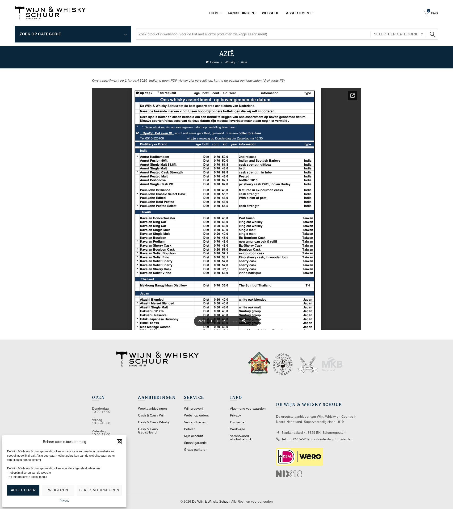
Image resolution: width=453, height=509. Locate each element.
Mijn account (193, 436)
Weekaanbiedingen (152, 408)
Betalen (189, 429)
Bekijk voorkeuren (99, 490)
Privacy (64, 500)
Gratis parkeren (195, 449)
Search (432, 34)
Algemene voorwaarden (248, 408)
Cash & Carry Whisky (154, 422)
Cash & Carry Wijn (151, 415)
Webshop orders (196, 415)
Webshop (271, 13)
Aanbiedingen (240, 13)
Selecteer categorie (396, 34)
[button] (119, 441)
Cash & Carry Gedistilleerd (148, 430)
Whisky (230, 62)
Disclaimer (238, 422)
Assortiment (298, 13)
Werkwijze (237, 429)
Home (214, 13)
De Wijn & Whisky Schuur (211, 501)
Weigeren (58, 490)
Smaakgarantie (195, 443)
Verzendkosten (195, 422)
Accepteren (23, 490)
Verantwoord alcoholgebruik (241, 437)
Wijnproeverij (193, 408)
